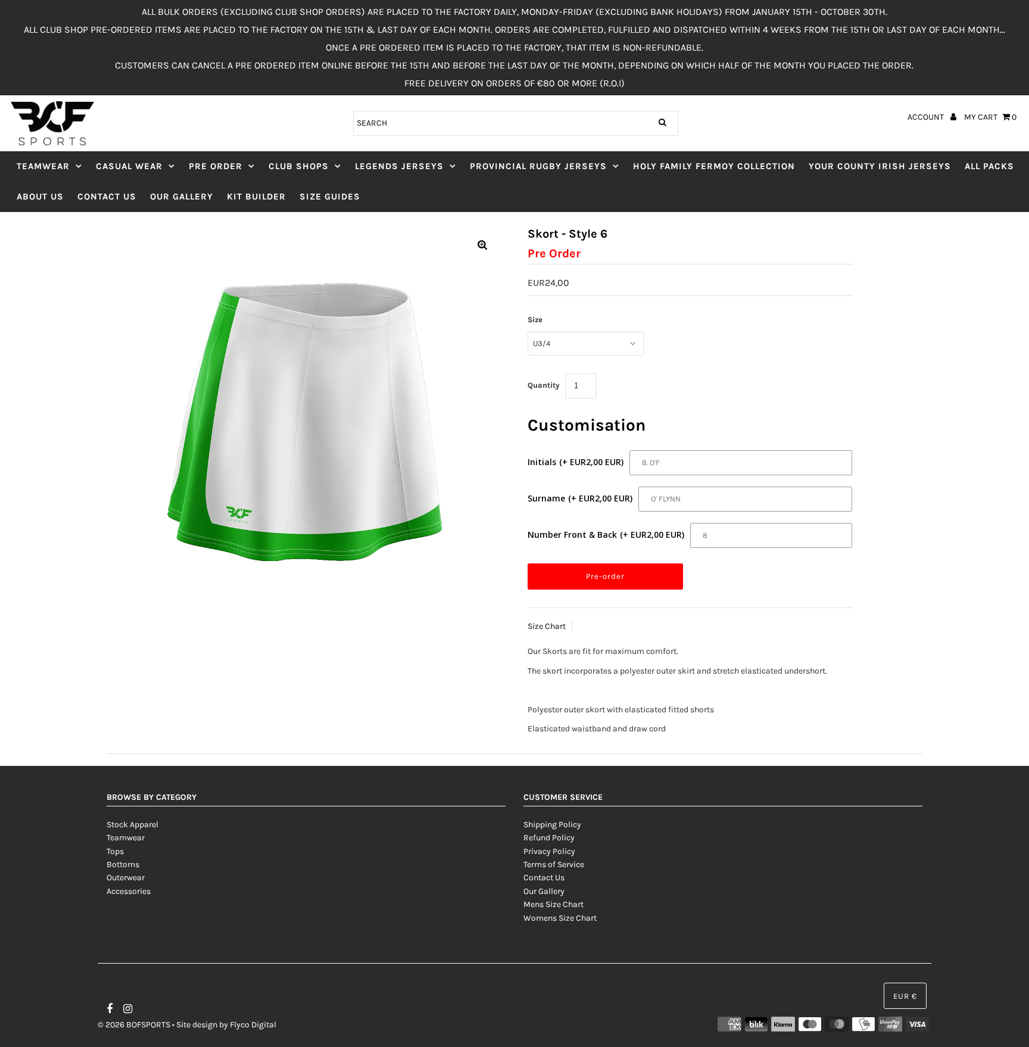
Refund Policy (549, 838)
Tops (115, 851)
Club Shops (299, 166)
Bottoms (123, 864)
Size (535, 319)
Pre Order (215, 166)
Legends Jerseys (399, 166)
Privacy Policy (549, 851)
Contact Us (106, 196)
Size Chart (547, 626)
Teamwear (43, 166)
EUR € (905, 996)
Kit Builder (256, 196)
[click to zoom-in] (482, 246)
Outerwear (126, 877)
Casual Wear (129, 166)
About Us (40, 196)
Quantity (544, 385)
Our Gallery (181, 196)
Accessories (129, 891)
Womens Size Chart (560, 918)
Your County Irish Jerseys (880, 166)
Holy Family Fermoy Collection (714, 166)
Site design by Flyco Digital (226, 1025)
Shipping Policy (552, 824)
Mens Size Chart (553, 904)
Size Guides (330, 196)
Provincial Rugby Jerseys (538, 166)
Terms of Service (553, 864)
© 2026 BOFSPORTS (134, 1025)
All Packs (989, 166)
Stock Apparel (132, 824)
